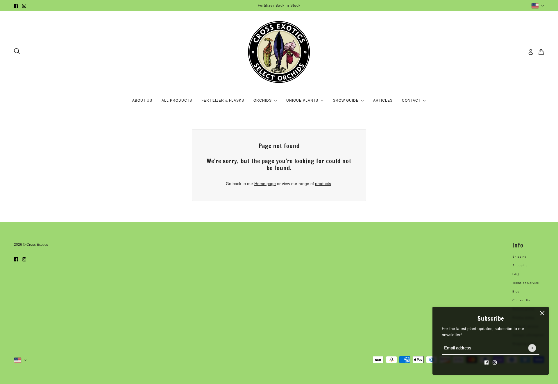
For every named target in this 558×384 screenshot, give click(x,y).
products (323, 183)
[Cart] (541, 52)
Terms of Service (525, 282)
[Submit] (532, 348)
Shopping (520, 265)
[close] (542, 313)
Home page (265, 183)
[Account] (531, 52)
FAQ (515, 274)
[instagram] (24, 5)
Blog (516, 291)
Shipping (519, 256)
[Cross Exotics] (279, 52)
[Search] (17, 51)
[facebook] (16, 5)
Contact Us (521, 300)
